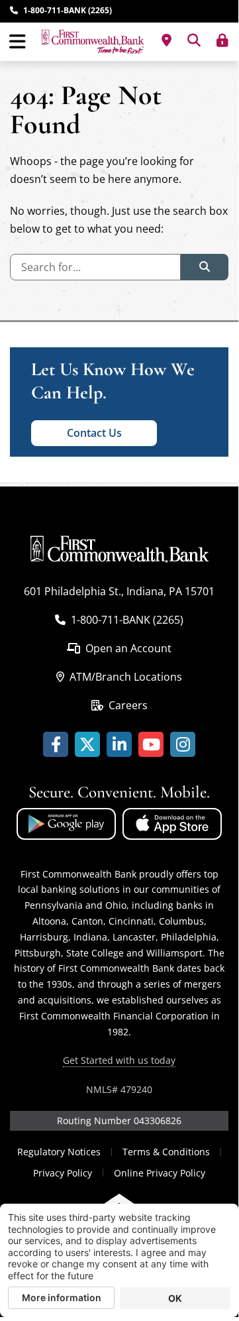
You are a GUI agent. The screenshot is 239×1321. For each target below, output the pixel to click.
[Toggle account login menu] (222, 40)
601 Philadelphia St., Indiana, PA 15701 (119, 591)
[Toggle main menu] (17, 41)
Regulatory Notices (59, 1151)
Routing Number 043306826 (119, 1120)
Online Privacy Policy (159, 1173)
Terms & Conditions (166, 1151)
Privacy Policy (62, 1173)
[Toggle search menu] (194, 40)
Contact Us (94, 433)
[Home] (92, 42)
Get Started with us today (119, 1060)
